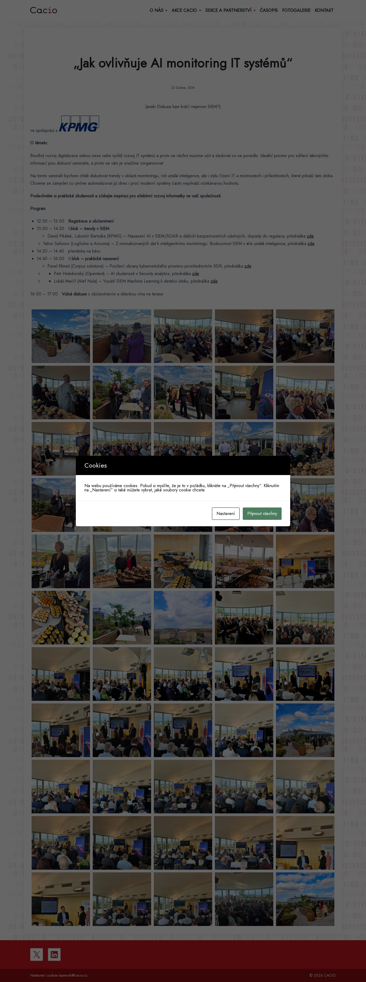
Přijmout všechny (262, 513)
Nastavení (225, 513)
